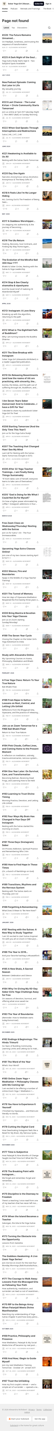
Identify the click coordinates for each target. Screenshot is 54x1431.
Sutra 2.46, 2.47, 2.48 (12, 134)
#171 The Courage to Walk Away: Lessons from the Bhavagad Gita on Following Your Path (20, 1281)
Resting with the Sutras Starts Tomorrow (20, 160)
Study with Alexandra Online (18, 655)
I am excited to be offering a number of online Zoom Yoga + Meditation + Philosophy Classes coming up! (20, 1089)
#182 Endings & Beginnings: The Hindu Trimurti (19, 1041)
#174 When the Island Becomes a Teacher (20, 1218)
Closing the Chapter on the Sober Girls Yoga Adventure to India (19, 640)
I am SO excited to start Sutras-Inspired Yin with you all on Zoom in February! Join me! (19, 937)
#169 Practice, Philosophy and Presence (18, 1337)
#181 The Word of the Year (16, 1062)
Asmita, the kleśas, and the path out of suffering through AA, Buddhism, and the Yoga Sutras (19, 386)
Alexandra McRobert (18, 47)
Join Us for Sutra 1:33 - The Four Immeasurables (16, 534)
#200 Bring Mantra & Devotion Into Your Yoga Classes (18, 615)
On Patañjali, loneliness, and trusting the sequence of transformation (20, 43)
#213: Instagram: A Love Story (18, 310)
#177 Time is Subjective (15, 1152)
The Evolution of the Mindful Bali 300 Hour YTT (20, 261)
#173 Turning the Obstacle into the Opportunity (19, 1238)
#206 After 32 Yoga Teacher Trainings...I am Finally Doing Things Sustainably (18, 472)
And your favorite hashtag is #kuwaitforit (20, 955)
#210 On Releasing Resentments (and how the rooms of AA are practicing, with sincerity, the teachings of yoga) (20, 378)
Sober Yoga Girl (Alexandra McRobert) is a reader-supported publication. (20, 360)
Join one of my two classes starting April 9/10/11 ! (20, 556)
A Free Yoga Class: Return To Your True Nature (20, 682)
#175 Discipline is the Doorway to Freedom (20, 1195)
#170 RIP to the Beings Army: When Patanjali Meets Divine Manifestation (18, 1307)
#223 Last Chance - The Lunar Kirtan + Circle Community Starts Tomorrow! (20, 105)
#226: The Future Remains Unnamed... (16, 37)
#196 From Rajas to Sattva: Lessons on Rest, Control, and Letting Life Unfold (18, 703)
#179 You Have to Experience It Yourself (19, 1106)
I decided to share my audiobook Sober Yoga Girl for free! (20, 412)
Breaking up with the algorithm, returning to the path (16, 315)
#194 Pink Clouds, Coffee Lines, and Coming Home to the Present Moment (20, 748)
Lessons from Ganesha (12, 1243)
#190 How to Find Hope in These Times (19, 866)
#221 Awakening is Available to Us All (19, 155)
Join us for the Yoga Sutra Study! (16, 433)
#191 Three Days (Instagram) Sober (18, 844)
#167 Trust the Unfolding (15, 1381)
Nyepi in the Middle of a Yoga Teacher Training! (19, 579)
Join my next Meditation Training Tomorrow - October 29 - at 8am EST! (19, 1366)
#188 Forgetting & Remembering (19, 907)
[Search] (49, 27)
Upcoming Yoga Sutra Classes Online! (18, 550)
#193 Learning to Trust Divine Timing (18, 795)
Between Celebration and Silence (17, 975)
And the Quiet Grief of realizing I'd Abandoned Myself (17, 290)
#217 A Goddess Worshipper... (18, 221)
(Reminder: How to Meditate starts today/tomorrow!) (17, 1019)
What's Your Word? (10, 1065)
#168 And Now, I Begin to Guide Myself (19, 1360)
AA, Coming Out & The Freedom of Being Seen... (20, 200)
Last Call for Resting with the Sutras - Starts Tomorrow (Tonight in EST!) (18, 454)
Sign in (48, 4)
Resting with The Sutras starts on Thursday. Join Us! (17, 892)
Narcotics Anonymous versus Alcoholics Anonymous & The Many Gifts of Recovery (20, 178)
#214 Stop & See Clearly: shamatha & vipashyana (15, 284)
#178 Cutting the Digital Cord (18, 1126)
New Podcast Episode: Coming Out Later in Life (19, 84)
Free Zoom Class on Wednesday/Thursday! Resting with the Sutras (19, 526)
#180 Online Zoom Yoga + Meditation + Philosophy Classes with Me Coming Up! (20, 1081)
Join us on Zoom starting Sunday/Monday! (13, 621)
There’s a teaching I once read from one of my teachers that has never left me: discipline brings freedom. (20, 1201)
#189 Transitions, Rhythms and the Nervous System (19, 886)
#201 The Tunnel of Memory (17, 593)
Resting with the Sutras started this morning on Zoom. (17, 827)
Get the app (40, 1419)
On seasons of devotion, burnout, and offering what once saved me (19, 999)
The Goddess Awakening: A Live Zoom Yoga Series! (19, 1258)
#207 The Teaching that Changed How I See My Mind (20, 448)
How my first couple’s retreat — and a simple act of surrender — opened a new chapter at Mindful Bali (20, 1385)
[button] (5, 9)
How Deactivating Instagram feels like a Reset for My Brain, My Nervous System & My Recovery (20, 1131)
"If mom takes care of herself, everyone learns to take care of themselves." (20, 480)
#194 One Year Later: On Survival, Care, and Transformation (20, 773)
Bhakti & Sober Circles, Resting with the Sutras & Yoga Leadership (20, 267)
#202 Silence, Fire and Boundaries (14, 573)
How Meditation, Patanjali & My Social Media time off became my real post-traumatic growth (19, 1343)
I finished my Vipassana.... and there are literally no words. (20, 1112)
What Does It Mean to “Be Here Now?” (19, 910)
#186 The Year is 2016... (15, 952)
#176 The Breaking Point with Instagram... (18, 1173)
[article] (27, 42)
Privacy (32, 1409)
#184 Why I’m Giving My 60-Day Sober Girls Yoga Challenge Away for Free (20, 991)
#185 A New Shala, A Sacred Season (17, 970)
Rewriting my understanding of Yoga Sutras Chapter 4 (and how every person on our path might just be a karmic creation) (20, 1315)
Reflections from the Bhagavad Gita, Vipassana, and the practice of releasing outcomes (20, 711)
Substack (14, 1425)
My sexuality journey (11, 88)
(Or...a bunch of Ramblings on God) (18, 871)
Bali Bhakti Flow (9, 686)
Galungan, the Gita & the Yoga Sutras (18, 1223)
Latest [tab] (6, 27)
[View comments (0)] (16, 50)
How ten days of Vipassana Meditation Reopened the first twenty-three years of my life (20, 598)
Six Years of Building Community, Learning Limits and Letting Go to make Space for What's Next (20, 1047)
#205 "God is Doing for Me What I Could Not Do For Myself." (20, 496)
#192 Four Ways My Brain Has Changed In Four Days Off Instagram (18, 819)
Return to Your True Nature (14, 732)
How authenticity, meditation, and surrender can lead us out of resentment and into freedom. (20, 1289)
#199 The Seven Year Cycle (17, 635)
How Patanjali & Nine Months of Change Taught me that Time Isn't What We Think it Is (20, 1156)
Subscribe (39, 4)
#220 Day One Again (13, 173)
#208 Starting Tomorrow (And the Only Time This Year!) (20, 428)
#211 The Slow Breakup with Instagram (17, 354)
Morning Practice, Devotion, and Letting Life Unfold (20, 801)
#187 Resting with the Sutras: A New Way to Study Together (19, 931)
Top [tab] (13, 27)
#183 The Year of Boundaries (17, 1014)
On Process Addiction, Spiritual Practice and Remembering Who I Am (20, 850)
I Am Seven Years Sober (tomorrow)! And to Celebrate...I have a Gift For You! (19, 403)
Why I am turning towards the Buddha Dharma (19, 338)
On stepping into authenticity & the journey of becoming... (18, 225)
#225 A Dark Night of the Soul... (19, 57)
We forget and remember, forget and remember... (18, 1179)
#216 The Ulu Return (13, 240)
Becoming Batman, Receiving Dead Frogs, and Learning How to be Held (18, 779)
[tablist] (15, 27)
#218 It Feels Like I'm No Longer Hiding (19, 194)
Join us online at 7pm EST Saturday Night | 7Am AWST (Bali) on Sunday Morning (20, 113)
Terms (39, 1409)
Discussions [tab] (22, 27)
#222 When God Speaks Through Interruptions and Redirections (20, 129)
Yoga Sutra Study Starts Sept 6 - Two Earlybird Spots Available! (18, 62)
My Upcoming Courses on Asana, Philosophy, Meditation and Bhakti (17, 659)
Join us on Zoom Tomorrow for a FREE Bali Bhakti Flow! (19, 727)
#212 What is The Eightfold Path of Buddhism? (19, 332)
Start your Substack (20, 1419)
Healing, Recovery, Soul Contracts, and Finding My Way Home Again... (19, 245)
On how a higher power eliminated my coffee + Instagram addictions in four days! (19, 502)
